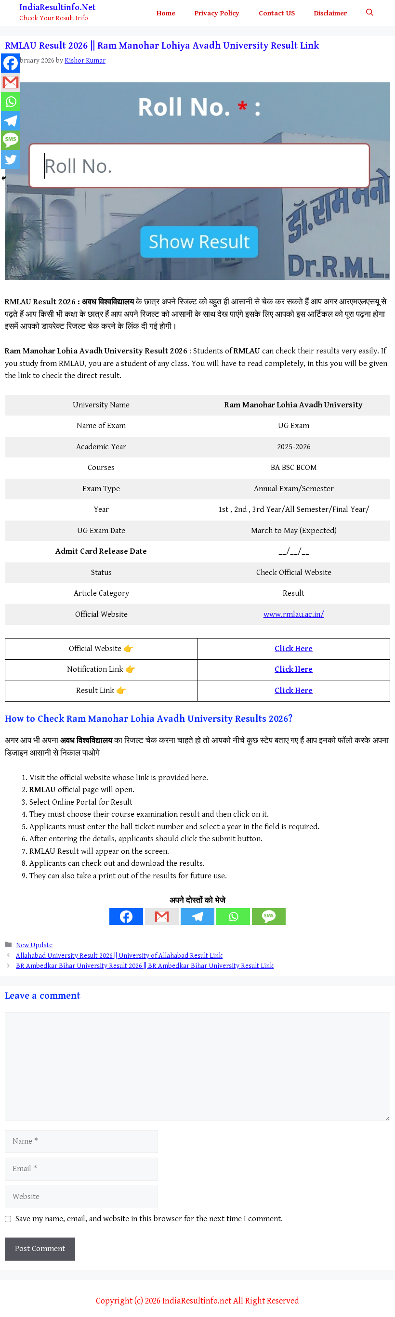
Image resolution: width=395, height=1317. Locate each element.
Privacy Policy (217, 13)
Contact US (277, 13)
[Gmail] (162, 916)
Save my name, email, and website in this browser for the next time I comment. (149, 1219)
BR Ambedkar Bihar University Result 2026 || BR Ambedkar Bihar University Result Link (145, 966)
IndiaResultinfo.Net (57, 7)
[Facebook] (126, 916)
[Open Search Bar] (369, 13)
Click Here (294, 648)
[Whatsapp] (233, 916)
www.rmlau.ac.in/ (293, 614)
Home (166, 13)
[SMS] (269, 916)
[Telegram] (197, 916)
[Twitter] (10, 159)
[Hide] (4, 178)
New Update (34, 945)
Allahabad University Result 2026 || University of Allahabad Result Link (119, 956)
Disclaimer (330, 13)
